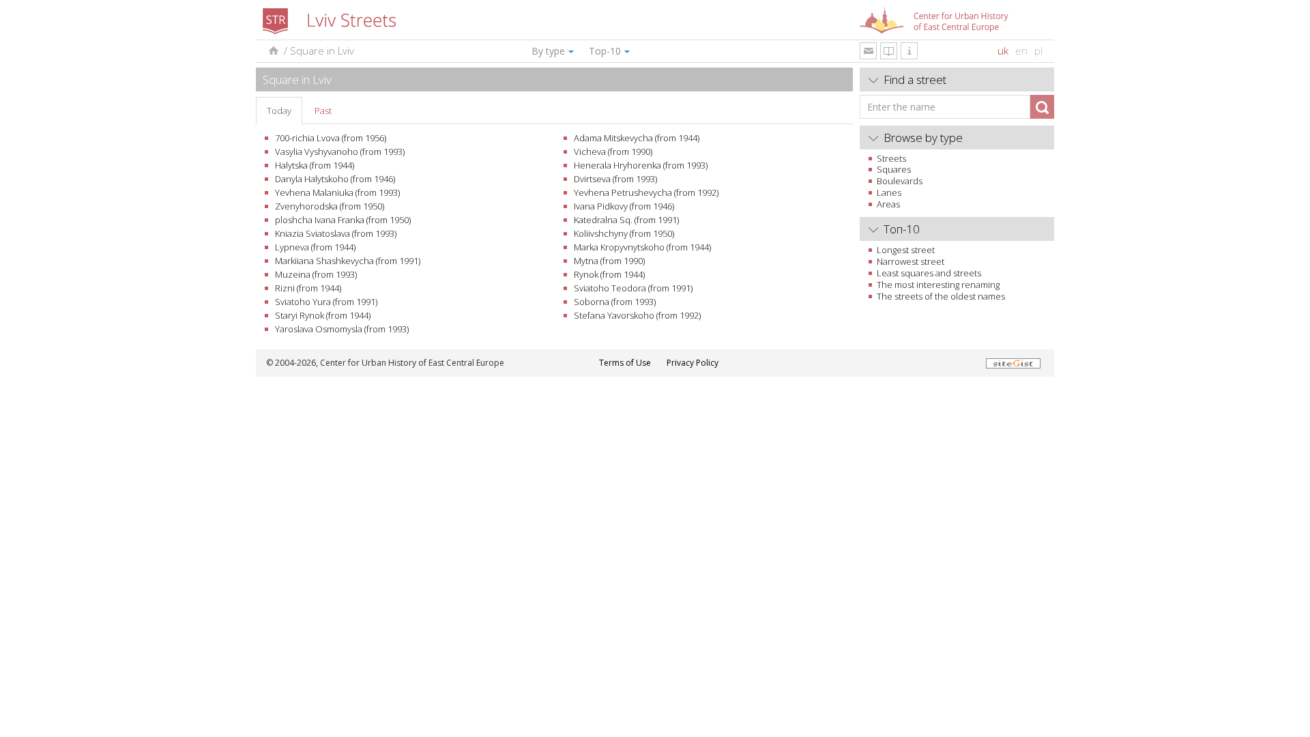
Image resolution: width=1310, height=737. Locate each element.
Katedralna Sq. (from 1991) (626, 220)
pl (1038, 50)
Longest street (906, 250)
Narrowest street (910, 261)
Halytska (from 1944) (314, 165)
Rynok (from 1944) (609, 274)
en (1021, 50)
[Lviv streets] (272, 51)
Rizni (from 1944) (308, 288)
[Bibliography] (888, 50)
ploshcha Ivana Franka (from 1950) (343, 220)
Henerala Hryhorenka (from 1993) (641, 165)
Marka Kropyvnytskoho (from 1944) (642, 247)
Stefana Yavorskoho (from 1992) (637, 315)
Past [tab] (323, 110)
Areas (888, 204)
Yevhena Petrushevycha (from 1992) (646, 192)
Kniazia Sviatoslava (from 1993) (335, 233)
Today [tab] (279, 110)
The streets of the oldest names (941, 296)
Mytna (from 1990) (609, 261)
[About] (909, 50)
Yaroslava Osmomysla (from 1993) (342, 329)
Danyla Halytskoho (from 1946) (335, 179)
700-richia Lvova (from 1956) (330, 138)
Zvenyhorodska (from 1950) (329, 206)
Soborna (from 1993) (615, 301)
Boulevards (899, 181)
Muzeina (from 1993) (316, 274)
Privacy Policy (692, 363)
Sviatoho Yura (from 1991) (326, 301)
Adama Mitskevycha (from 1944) (636, 138)
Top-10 (605, 50)
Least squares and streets (929, 273)
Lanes (889, 192)
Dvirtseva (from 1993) (615, 179)
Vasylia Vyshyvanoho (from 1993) (340, 151)
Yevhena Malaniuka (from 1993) (337, 192)
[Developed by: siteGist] (1013, 363)
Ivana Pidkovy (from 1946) (624, 206)
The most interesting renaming (938, 284)
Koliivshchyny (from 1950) (624, 233)
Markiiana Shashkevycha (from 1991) (347, 261)
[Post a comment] (868, 50)
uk (1003, 50)
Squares (894, 169)
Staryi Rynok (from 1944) (322, 315)
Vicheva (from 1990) (613, 151)
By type (548, 50)
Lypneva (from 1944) (315, 247)
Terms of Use (625, 363)
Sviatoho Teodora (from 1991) (633, 288)
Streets (891, 158)
